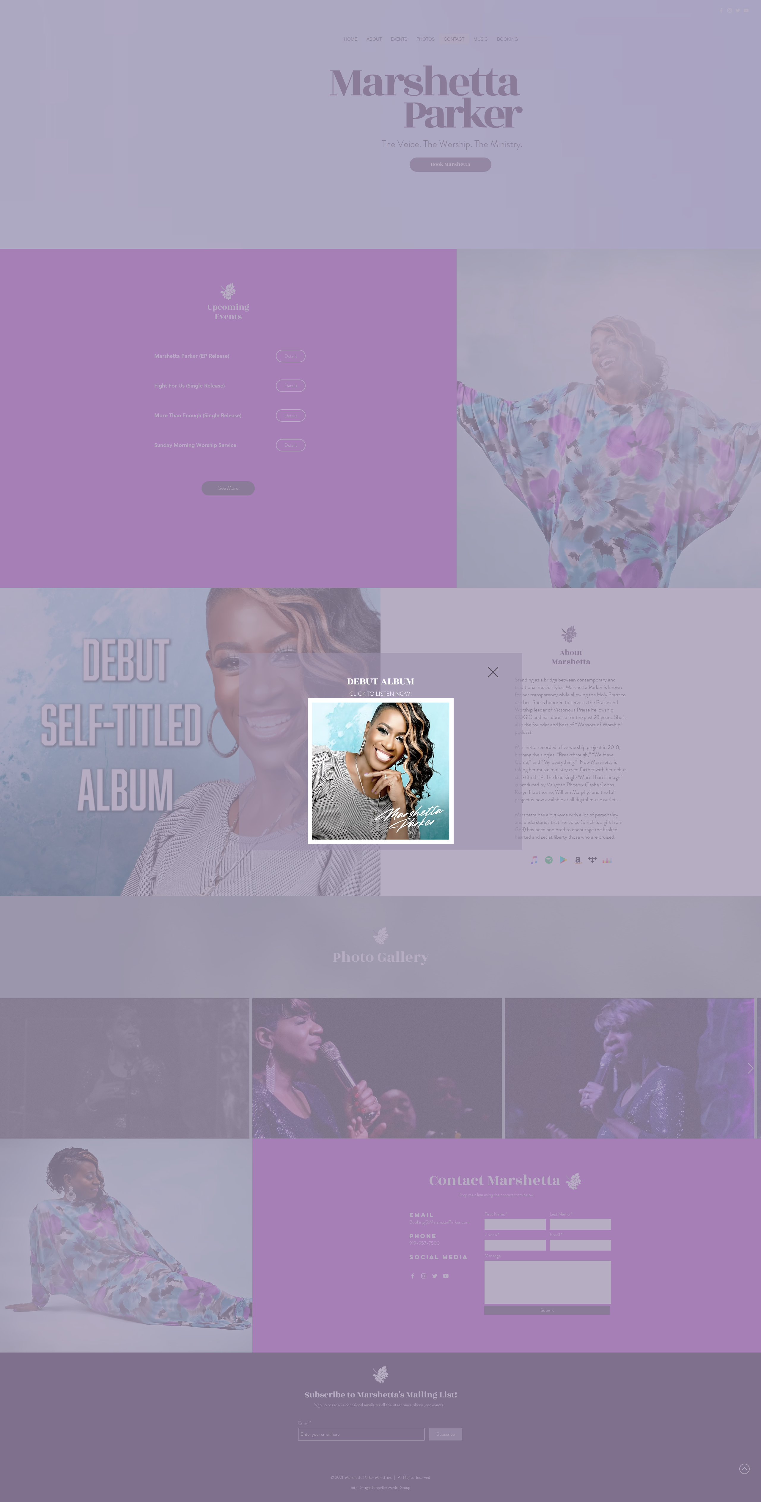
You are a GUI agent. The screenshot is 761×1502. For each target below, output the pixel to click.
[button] (493, 672)
